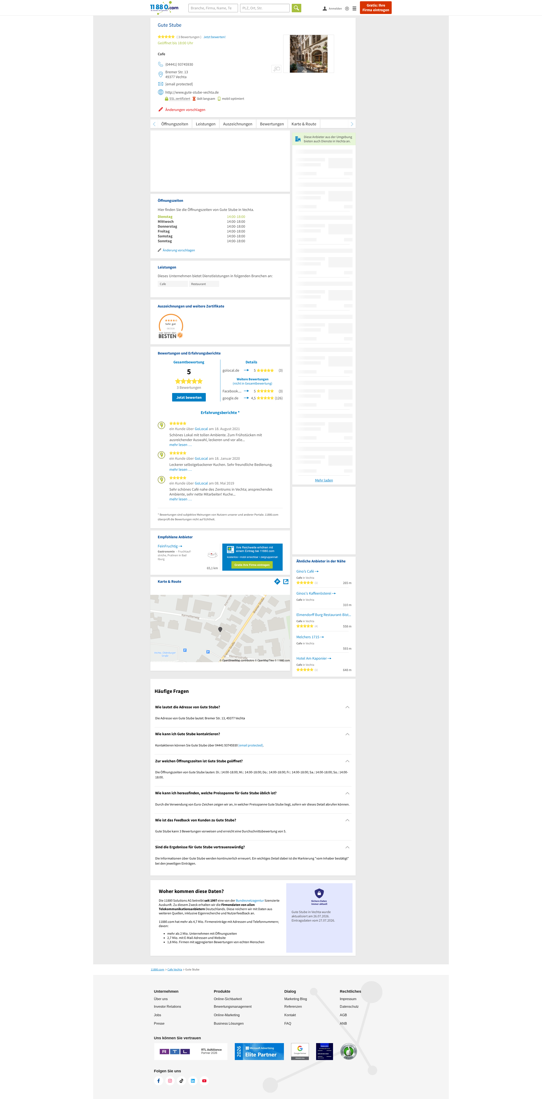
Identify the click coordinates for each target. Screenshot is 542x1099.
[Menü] (356, 8)
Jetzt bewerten (189, 397)
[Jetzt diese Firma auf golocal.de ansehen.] (246, 369)
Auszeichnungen (237, 123)
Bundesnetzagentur (250, 900)
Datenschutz (349, 1006)
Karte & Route (304, 123)
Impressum (348, 999)
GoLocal (201, 428)
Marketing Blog (295, 999)
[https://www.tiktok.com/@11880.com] (181, 1080)
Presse (159, 1023)
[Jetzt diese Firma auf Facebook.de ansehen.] (246, 390)
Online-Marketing (227, 1015)
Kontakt (290, 1015)
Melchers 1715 (307, 636)
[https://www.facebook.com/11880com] (158, 1080)
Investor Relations (167, 1006)
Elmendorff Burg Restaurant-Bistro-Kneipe (323, 614)
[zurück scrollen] (154, 123)
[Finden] (296, 8)
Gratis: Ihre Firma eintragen (375, 7)
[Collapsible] (347, 707)
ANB (343, 1023)
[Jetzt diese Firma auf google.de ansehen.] (246, 397)
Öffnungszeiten (174, 123)
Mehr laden (324, 480)
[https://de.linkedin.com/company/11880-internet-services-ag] (193, 1080)
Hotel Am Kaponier (311, 658)
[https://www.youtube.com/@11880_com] (204, 1080)
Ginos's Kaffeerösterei (313, 593)
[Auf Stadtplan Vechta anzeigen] (285, 581)
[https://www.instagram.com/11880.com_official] (170, 1080)
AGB (343, 1015)
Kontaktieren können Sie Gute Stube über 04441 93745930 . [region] (209, 745)
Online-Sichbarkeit (228, 999)
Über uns (161, 999)
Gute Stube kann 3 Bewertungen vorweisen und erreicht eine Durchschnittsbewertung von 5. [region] (220, 831)
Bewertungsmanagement (233, 1006)
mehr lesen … (180, 444)
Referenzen (293, 1006)
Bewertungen (272, 123)
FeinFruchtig (168, 546)
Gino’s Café (305, 571)
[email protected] (250, 745)
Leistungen (206, 123)
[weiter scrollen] (352, 123)
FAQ (287, 1023)
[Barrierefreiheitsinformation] (349, 8)
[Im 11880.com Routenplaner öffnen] (277, 581)
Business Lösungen (229, 1023)
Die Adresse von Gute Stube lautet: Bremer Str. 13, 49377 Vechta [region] (200, 718)
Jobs (157, 1015)
